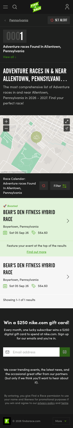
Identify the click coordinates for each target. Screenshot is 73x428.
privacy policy (46, 403)
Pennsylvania (18, 20)
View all (9, 57)
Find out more (36, 252)
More (58, 421)
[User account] (67, 6)
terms (64, 403)
